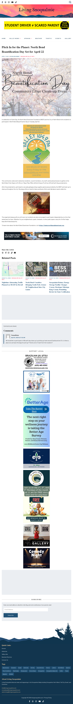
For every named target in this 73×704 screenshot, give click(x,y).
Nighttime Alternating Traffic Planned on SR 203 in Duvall (12, 283)
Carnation (13, 667)
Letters (54, 667)
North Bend (61, 667)
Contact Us (5, 660)
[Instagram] (9, 253)
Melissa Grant (15, 56)
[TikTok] (12, 253)
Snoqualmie (41, 671)
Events (58, 38)
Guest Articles (40, 667)
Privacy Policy (48, 697)
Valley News (14, 38)
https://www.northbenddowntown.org (51, 225)
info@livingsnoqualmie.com (9, 688)
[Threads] (3, 253)
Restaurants (24, 671)
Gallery (68, 38)
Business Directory (7, 657)
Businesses (6, 667)
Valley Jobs (5, 654)
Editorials (26, 667)
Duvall (19, 667)
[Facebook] (6, 253)
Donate (4, 648)
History (48, 667)
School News (32, 671)
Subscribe (11, 615)
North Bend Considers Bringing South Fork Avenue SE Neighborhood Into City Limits (36, 286)
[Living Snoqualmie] (36, 10)
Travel (66, 671)
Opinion (27, 38)
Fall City (32, 667)
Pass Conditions (7, 671)
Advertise (4, 651)
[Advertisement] (36, 307)
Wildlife (11, 674)
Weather (38, 38)
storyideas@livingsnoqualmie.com (11, 690)
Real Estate (16, 671)
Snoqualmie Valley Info (27, 56)
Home (4, 38)
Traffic (49, 38)
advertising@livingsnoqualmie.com (11, 692)
